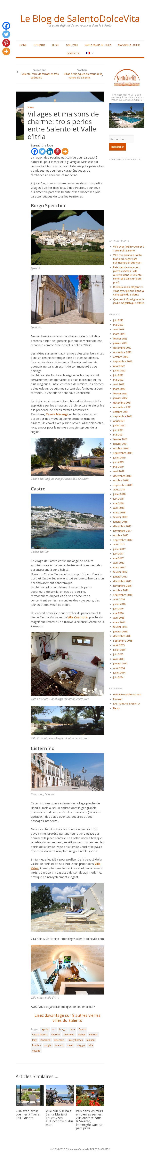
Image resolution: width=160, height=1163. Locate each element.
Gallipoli (72, 45)
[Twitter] (42, 151)
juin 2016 (118, 608)
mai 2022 (118, 379)
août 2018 (119, 489)
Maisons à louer (129, 45)
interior (93, 1034)
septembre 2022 (122, 361)
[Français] (89, 53)
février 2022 (120, 393)
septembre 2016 (122, 595)
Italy (34, 1040)
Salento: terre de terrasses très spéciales (40, 75)
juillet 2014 (119, 672)
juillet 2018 (119, 494)
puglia (47, 1045)
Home (23, 45)
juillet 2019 (119, 457)
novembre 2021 (122, 407)
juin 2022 (118, 375)
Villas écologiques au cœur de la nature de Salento (83, 75)
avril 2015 (118, 659)
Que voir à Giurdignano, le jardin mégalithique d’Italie (128, 301)
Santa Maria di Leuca (97, 45)
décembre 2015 (122, 636)
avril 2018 (118, 508)
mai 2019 (118, 466)
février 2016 (120, 627)
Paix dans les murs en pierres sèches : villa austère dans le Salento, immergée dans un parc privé (89, 1119)
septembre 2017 (122, 540)
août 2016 (119, 599)
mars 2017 (119, 567)
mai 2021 (118, 434)
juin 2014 (118, 677)
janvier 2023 (120, 343)
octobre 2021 (120, 412)
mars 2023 (119, 334)
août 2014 (119, 668)
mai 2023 (118, 324)
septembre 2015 (122, 640)
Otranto (39, 45)
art (53, 1029)
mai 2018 (118, 503)
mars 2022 (119, 389)
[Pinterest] (57, 151)
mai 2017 (118, 558)
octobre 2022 (120, 357)
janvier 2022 (120, 398)
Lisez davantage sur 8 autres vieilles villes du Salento (67, 1018)
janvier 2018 (120, 521)
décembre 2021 (122, 402)
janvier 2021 (120, 443)
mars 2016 (119, 622)
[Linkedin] (49, 151)
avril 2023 (118, 329)
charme (55, 1034)
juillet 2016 (119, 604)
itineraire (45, 1040)
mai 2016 (118, 613)
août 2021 (119, 421)
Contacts (73, 53)
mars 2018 (119, 512)
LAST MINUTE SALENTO (126, 703)
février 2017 (120, 572)
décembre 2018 (122, 476)
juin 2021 (118, 430)
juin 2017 (118, 553)
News (31, 107)
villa (91, 1045)
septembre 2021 (122, 416)
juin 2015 (118, 654)
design (81, 1034)
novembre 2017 (122, 531)
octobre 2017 (120, 535)
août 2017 (119, 544)
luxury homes (75, 1040)
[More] (65, 151)
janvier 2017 (120, 576)
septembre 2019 (122, 453)
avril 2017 (118, 562)
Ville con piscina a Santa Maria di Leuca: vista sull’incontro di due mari (60, 1118)
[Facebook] (34, 151)
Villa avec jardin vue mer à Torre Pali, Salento (27, 1114)
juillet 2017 (119, 549)
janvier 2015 (120, 663)
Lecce (55, 45)
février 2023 (120, 338)
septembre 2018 (122, 485)
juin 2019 (118, 462)
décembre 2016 (122, 581)
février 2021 (120, 439)
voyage (36, 1050)
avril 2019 (118, 471)
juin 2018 (118, 498)
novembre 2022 (122, 352)
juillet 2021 (119, 425)
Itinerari (117, 699)
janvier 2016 (120, 631)
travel (70, 1045)
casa (72, 1029)
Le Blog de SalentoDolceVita (80, 18)
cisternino (68, 1034)
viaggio (81, 1045)
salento (59, 1045)
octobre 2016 (120, 590)
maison (90, 1040)
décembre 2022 (122, 347)
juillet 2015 (119, 650)
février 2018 (120, 517)
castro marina (40, 1034)
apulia (45, 1029)
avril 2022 (118, 384)
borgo (62, 1029)
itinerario (59, 1040)
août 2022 (119, 366)
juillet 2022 (119, 370)
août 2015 (119, 645)
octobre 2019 (120, 448)
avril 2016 (118, 617)
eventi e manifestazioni (127, 694)
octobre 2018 (120, 480)
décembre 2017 (122, 526)
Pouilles (36, 1045)
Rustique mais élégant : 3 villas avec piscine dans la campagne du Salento (128, 290)
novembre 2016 (122, 585)
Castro (82, 1029)
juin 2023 (118, 320)
